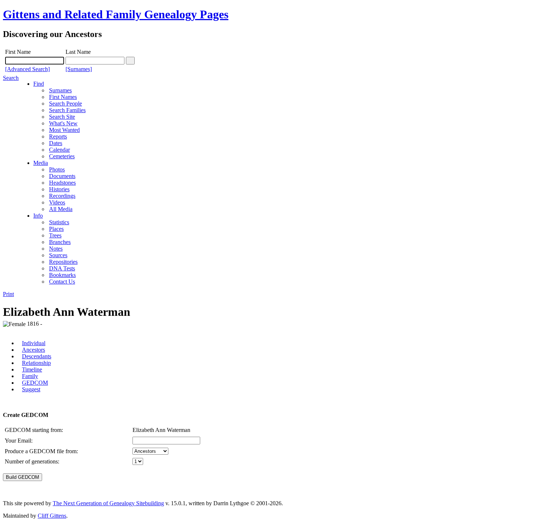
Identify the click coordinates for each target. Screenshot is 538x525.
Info (38, 215)
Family (30, 376)
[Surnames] (79, 69)
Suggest (31, 389)
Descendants (36, 356)
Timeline (32, 369)
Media (40, 163)
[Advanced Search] (27, 69)
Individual (33, 343)
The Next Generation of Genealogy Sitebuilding (108, 503)
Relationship (36, 363)
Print (8, 294)
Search (11, 78)
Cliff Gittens (52, 516)
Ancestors (33, 350)
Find (38, 84)
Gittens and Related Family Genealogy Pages (115, 14)
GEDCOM (35, 383)
